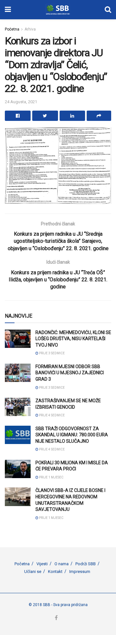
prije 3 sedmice (51, 353)
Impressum (79, 571)
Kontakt (55, 571)
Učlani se (32, 571)
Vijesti (42, 563)
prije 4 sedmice (51, 415)
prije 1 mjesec (50, 477)
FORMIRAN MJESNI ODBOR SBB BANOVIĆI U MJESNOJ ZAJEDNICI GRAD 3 (69, 373)
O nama (61, 563)
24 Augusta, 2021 (21, 101)
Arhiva (30, 29)
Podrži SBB (85, 563)
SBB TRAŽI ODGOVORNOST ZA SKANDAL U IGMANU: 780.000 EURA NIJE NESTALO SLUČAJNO (71, 435)
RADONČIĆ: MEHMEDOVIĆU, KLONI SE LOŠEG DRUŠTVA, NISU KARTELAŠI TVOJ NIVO (73, 339)
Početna (12, 29)
